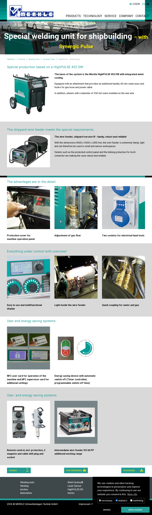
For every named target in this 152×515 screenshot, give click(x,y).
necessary (106, 500)
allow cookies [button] (135, 509)
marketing (137, 500)
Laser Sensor (74, 485)
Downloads (129, 470)
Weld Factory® (75, 482)
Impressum (85, 504)
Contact (142, 16)
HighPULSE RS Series (75, 491)
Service (110, 16)
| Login (135, 4)
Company (126, 16)
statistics (122, 500)
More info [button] (132, 494)
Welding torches (24, 487)
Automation (26, 493)
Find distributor (74, 470)
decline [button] (107, 509)
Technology (92, 16)
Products (73, 16)
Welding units (27, 482)
